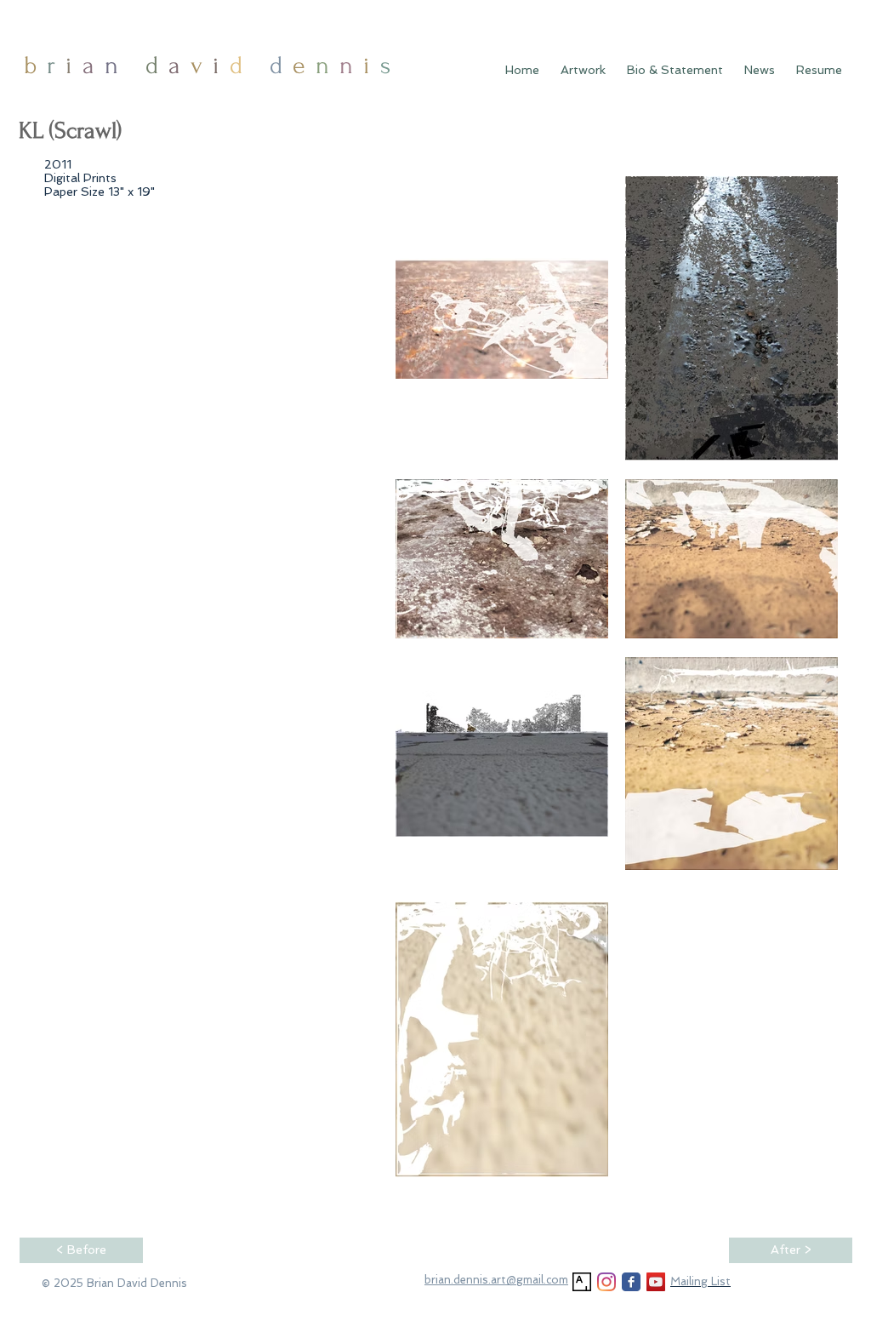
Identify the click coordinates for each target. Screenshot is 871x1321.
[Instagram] (606, 1281)
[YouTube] (655, 1281)
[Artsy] (581, 1281)
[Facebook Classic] (631, 1281)
